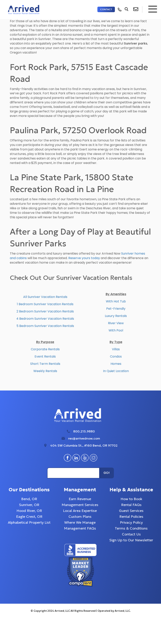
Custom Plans (80, 516)
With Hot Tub (116, 301)
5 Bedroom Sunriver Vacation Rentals (45, 326)
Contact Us (131, 534)
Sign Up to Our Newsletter (131, 540)
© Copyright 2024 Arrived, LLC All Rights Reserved (63, 611)
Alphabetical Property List (29, 522)
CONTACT (106, 9)
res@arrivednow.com (84, 438)
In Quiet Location (116, 371)
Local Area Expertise (80, 510)
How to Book (131, 499)
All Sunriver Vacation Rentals (45, 297)
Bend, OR (29, 499)
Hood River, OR (29, 510)
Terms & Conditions (131, 528)
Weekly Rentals (45, 371)
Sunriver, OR (29, 504)
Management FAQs (80, 528)
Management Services (80, 504)
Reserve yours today (84, 258)
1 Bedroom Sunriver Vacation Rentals (45, 304)
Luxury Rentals (116, 316)
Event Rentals (45, 356)
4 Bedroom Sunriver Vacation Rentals (45, 318)
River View (116, 323)
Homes (116, 363)
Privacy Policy (131, 522)
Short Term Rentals (45, 363)
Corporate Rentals (45, 349)
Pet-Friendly (115, 308)
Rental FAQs (131, 504)
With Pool (116, 330)
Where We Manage (80, 522)
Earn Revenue (80, 499)
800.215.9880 (84, 431)
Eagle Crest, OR (29, 516)
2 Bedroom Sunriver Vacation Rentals (45, 311)
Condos (116, 356)
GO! (106, 473)
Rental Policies (131, 516)
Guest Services (131, 510)
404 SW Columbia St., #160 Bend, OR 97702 (84, 445)
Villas (116, 349)
